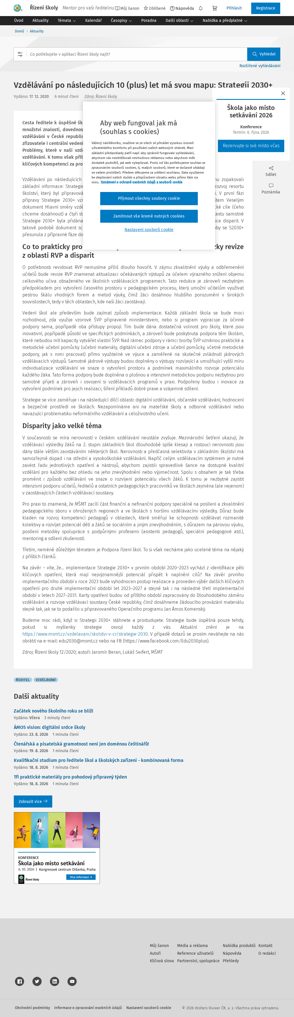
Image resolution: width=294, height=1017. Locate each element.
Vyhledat (268, 54)
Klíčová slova (162, 960)
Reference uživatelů (195, 953)
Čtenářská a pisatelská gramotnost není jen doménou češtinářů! (81, 744)
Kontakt (265, 945)
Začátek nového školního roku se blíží (53, 711)
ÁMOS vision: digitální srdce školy (49, 727)
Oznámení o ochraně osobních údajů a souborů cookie (141, 182)
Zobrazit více (30, 801)
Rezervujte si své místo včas (251, 145)
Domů (19, 31)
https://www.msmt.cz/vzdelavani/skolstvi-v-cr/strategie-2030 (85, 634)
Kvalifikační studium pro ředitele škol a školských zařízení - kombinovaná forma (98, 760)
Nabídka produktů (239, 945)
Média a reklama (192, 945)
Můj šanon (159, 945)
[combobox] (147, 54)
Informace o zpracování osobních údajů (88, 1008)
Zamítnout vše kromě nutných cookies (149, 216)
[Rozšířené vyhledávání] (20, 54)
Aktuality (37, 31)
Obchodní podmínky (32, 1008)
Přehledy (231, 960)
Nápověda (184, 8)
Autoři (155, 953)
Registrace (265, 8)
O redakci (267, 953)
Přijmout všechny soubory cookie (149, 198)
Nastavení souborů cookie (148, 1008)
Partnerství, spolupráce (198, 960)
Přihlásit (234, 8)
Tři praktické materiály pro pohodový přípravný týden (70, 777)
